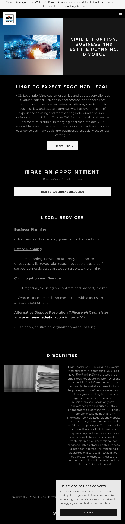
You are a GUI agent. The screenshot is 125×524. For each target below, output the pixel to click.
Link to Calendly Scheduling (62, 191)
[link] (9, 13)
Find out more (62, 145)
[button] (120, 13)
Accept (88, 512)
